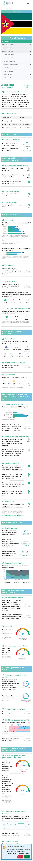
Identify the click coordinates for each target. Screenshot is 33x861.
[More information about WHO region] (10, 117)
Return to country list (7, 9)
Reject (20, 857)
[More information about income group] (11, 121)
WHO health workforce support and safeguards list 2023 (13, 515)
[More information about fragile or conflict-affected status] (18, 124)
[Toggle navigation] (28, 2)
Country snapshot (7, 41)
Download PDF (28, 86)
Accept (27, 857)
